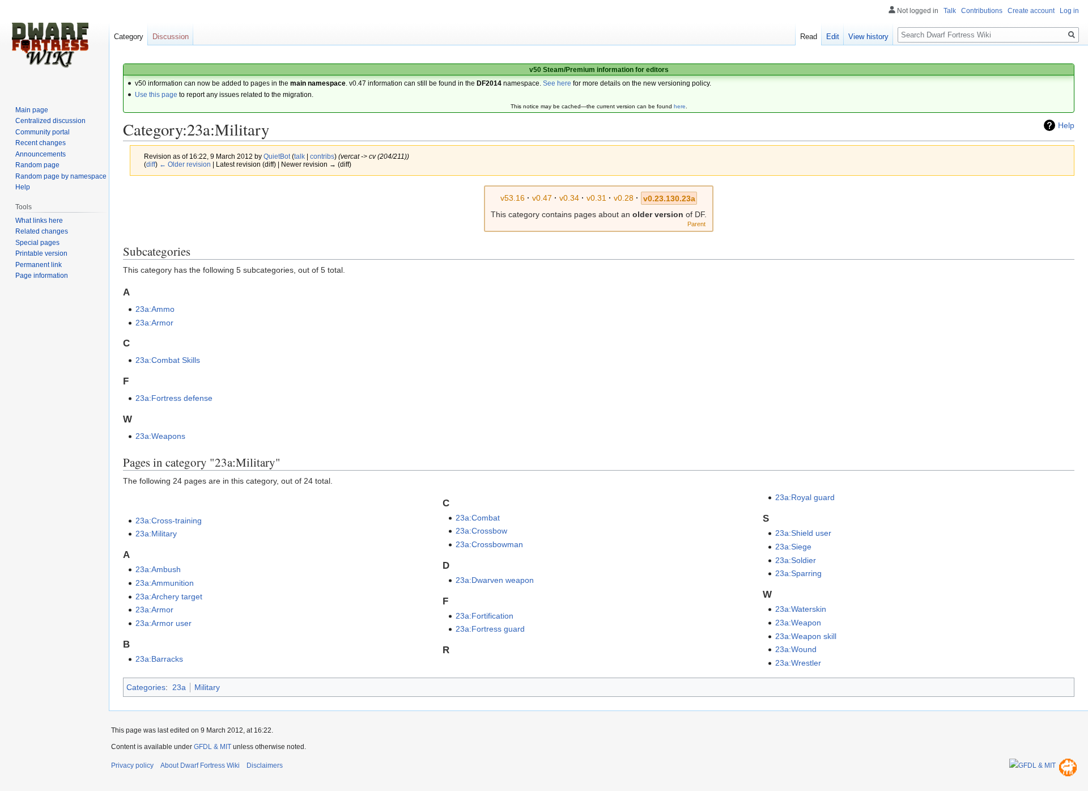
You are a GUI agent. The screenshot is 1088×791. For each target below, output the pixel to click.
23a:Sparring (798, 573)
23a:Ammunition (164, 582)
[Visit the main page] (50, 45)
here (680, 106)
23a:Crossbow (481, 530)
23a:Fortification (484, 615)
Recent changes (40, 143)
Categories (145, 687)
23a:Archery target (168, 596)
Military (207, 687)
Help (1066, 125)
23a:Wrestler (798, 662)
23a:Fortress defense (173, 398)
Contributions (981, 11)
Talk (950, 11)
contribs (322, 156)
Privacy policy (132, 765)
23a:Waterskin (800, 609)
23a (179, 687)
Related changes (41, 231)
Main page (31, 110)
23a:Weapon (798, 622)
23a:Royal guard (805, 497)
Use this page (156, 94)
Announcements (40, 154)
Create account (1031, 11)
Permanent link (38, 265)
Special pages (37, 243)
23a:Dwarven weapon (495, 580)
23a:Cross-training (168, 520)
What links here (39, 221)
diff (150, 164)
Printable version (41, 253)
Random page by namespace (61, 176)
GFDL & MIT (212, 747)
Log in (1069, 11)
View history (868, 36)
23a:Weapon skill (805, 636)
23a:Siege (793, 546)
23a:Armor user (163, 623)
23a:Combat (478, 517)
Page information (41, 276)
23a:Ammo (155, 309)
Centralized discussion (50, 121)
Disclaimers (264, 765)
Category (128, 36)
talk (299, 156)
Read (808, 36)
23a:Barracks (159, 658)
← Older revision (185, 164)
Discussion (170, 36)
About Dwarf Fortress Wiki (200, 765)
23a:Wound (796, 649)
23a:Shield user (803, 533)
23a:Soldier (795, 560)
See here (557, 83)
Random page (37, 165)
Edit (832, 36)
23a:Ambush (158, 569)
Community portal (42, 132)
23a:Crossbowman (489, 544)
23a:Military (156, 533)
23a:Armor (154, 322)
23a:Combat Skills (167, 360)
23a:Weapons (160, 436)
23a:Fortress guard (490, 628)
